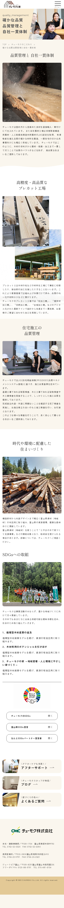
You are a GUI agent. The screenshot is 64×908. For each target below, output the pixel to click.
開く (50, 715)
